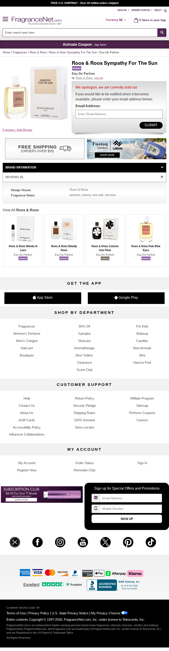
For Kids (142, 326)
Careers (142, 420)
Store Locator (84, 427)
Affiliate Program (142, 398)
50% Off (84, 326)
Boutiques (27, 355)
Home (6, 52)
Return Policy (84, 398)
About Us (26, 413)
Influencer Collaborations (26, 434)
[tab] (85, 168)
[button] (7, 19)
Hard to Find (142, 362)
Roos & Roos (39, 52)
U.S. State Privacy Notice (70, 613)
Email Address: (88, 106)
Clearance (84, 362)
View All (21, 210)
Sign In (122, 10)
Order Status (140, 10)
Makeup (142, 333)
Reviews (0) (14, 177)
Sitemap (142, 405)
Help (157, 10)
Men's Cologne (27, 341)
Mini (142, 355)
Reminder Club (84, 470)
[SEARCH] (161, 32)
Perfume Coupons (142, 413)
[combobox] (85, 32)
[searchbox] (80, 32)
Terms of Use (16, 613)
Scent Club (84, 370)
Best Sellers (84, 355)
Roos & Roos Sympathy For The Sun (73, 52)
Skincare (84, 341)
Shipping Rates (84, 413)
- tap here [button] (84, 44)
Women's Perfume (26, 333)
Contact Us (27, 405)
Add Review (24, 130)
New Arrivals (142, 348)
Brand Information (21, 167)
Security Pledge (84, 405)
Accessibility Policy (27, 427)
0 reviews (9, 130)
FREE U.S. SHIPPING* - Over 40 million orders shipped (84, 3)
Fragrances (20, 52)
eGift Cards (26, 420)
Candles (142, 341)
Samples (84, 333)
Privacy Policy (38, 613)
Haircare (27, 348)
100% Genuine (84, 420)
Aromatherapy (84, 348)
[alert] (116, 20)
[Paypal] (75, 573)
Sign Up (127, 519)
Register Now (27, 470)
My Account (26, 463)
